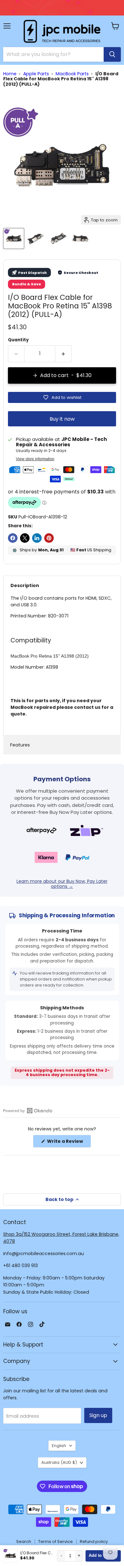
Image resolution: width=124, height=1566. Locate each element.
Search (23, 1541)
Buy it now (62, 419)
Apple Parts (36, 74)
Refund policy (94, 1541)
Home (10, 74)
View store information (35, 459)
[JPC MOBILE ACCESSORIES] (62, 31)
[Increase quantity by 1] (63, 353)
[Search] (112, 54)
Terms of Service (55, 1541)
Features (20, 745)
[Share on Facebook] (12, 538)
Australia (59, 1462)
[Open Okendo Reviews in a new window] (27, 1110)
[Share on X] (25, 538)
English (59, 1446)
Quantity (18, 339)
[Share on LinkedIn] (37, 538)
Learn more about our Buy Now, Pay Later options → (62, 883)
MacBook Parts (72, 74)
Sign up (98, 1415)
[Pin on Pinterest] (49, 538)
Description (24, 585)
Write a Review (68, 1143)
